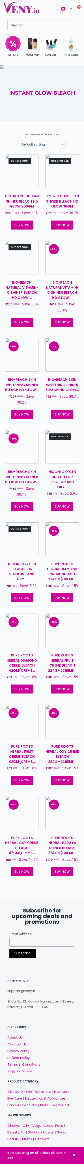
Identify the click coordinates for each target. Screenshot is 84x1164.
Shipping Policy (19, 1071)
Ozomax (42, 1139)
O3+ (26, 1125)
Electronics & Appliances (45, 1098)
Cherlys (13, 1125)
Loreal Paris (53, 1125)
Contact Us (17, 1044)
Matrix (27, 1139)
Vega (36, 1125)
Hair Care (62, 1091)
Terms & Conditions (23, 1064)
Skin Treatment (38, 1091)
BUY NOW (21, 225)
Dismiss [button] (74, 1155)
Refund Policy (18, 1057)
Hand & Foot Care (22, 1105)
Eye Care (14, 1098)
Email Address (20, 934)
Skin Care (15, 1091)
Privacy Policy (18, 1051)
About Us (15, 1037)
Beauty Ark (16, 1132)
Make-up (47, 1105)
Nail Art (63, 1105)
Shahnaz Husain (41, 1132)
